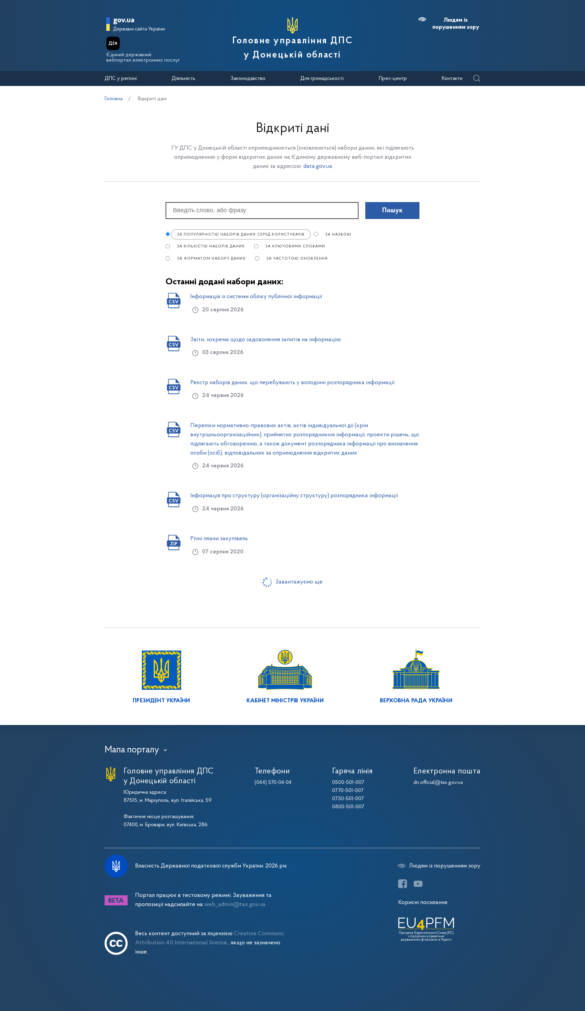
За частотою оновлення (297, 259)
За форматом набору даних (211, 259)
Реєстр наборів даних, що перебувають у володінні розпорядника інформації (292, 383)
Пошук (392, 210)
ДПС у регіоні (121, 78)
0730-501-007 (348, 798)
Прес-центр (393, 78)
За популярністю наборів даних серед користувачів (241, 235)
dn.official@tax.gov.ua (438, 782)
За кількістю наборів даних (211, 246)
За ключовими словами (295, 246)
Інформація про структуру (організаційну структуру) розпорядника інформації (294, 496)
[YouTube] (418, 883)
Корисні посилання (422, 902)
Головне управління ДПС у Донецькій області (292, 48)
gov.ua (123, 20)
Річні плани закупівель (219, 539)
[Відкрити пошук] (476, 79)
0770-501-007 (348, 790)
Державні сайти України (139, 29)
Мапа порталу (132, 750)
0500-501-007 (348, 782)
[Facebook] (402, 883)
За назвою (338, 235)
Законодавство (248, 78)
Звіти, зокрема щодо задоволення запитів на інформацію (265, 340)
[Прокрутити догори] (551, 984)
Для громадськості (322, 78)
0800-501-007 (348, 807)
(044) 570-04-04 (273, 782)
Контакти (452, 78)
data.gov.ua (317, 166)
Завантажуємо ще (299, 582)
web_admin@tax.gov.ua (234, 904)
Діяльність (183, 78)
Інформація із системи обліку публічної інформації (256, 297)
